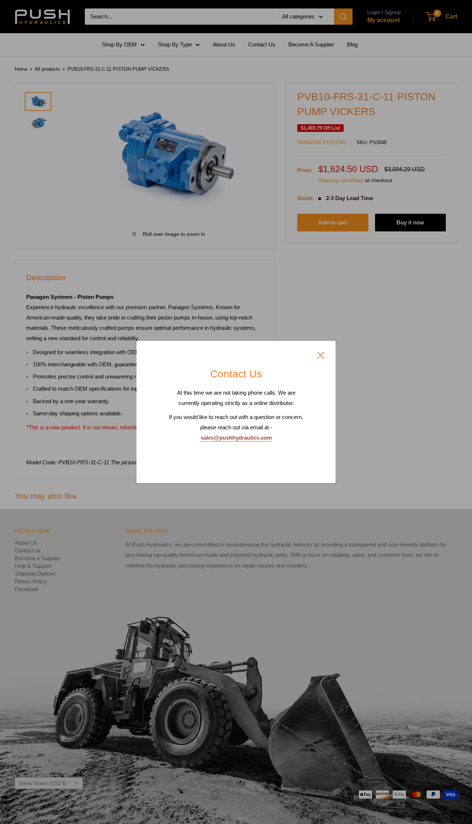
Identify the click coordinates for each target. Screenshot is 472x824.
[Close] (320, 355)
